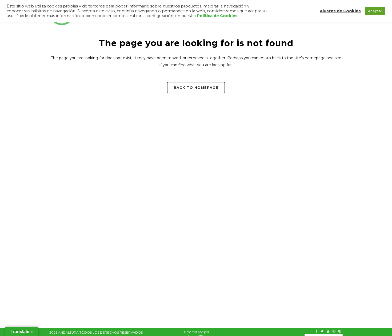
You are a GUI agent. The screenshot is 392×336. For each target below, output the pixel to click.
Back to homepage (196, 87)
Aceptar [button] (375, 11)
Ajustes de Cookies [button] (340, 11)
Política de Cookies (217, 15)
